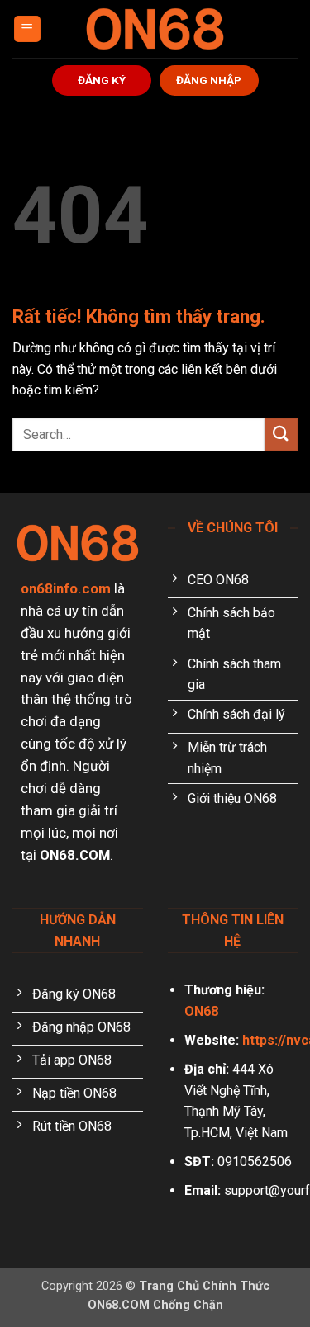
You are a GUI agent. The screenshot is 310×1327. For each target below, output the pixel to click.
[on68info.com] (155, 29)
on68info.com (66, 588)
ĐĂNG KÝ (102, 80)
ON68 (201, 1011)
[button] (27, 29)
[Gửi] (281, 434)
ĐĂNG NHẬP (208, 80)
